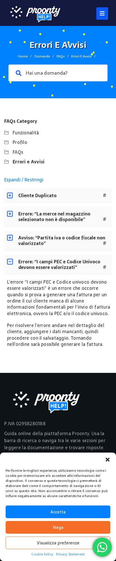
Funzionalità (26, 132)
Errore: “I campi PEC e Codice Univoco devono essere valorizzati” (59, 264)
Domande (42, 56)
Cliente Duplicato (37, 195)
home (23, 56)
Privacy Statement (70, 554)
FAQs (60, 56)
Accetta (58, 511)
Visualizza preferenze (58, 542)
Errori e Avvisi (29, 161)
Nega (58, 527)
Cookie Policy (42, 554)
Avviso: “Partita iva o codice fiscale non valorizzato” (61, 240)
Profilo (20, 142)
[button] (107, 459)
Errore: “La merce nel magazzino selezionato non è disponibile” (54, 216)
